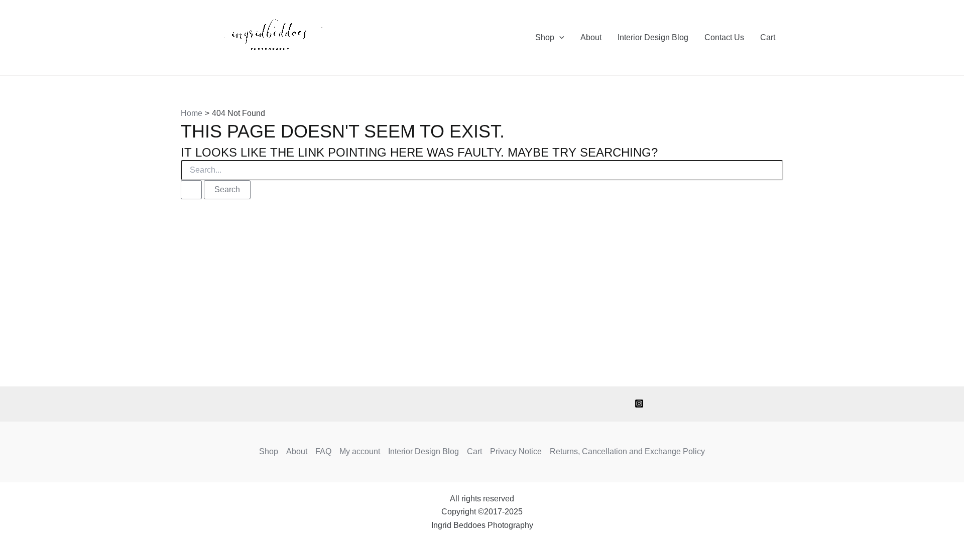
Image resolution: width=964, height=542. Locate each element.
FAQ (323, 451)
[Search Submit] (191, 189)
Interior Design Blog (653, 37)
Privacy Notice (516, 451)
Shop (544, 37)
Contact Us (724, 37)
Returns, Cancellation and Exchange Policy (627, 451)
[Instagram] (639, 403)
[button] (559, 38)
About (590, 37)
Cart (767, 37)
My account (359, 451)
